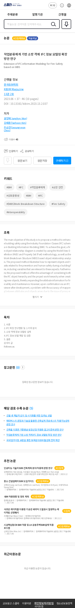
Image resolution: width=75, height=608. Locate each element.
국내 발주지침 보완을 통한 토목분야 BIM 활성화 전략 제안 (33, 440)
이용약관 (26, 603)
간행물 (62, 14)
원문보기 (22, 160)
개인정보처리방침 (44, 603)
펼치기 (35, 297)
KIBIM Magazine (14, 89)
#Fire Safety (58, 204)
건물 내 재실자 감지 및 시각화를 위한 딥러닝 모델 (29, 415)
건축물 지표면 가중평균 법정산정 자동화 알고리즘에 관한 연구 (35, 429)
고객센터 (61, 7)
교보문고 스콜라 (11, 603)
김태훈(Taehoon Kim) (15, 123)
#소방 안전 (57, 187)
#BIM (9, 187)
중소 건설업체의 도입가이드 (19, 481)
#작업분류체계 (37, 187)
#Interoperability (16, 212)
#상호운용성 (13, 195)
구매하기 (61, 160)
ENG (69, 7)
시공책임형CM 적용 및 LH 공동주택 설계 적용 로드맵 (29, 526)
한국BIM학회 (11, 84)
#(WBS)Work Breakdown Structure (26, 204)
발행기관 (37, 14)
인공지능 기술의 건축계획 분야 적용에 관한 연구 (28, 468)
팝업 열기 (23, 367)
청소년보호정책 (64, 603)
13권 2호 (9, 94)
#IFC (21, 187)
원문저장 (42, 160)
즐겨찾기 (65, 28)
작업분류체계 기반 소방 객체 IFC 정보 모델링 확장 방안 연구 (34, 434)
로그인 (52, 5)
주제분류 (12, 14)
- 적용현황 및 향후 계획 (16, 496)
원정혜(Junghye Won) (15, 118)
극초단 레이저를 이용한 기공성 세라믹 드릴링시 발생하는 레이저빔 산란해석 (31, 511)
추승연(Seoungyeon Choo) (14, 129)
